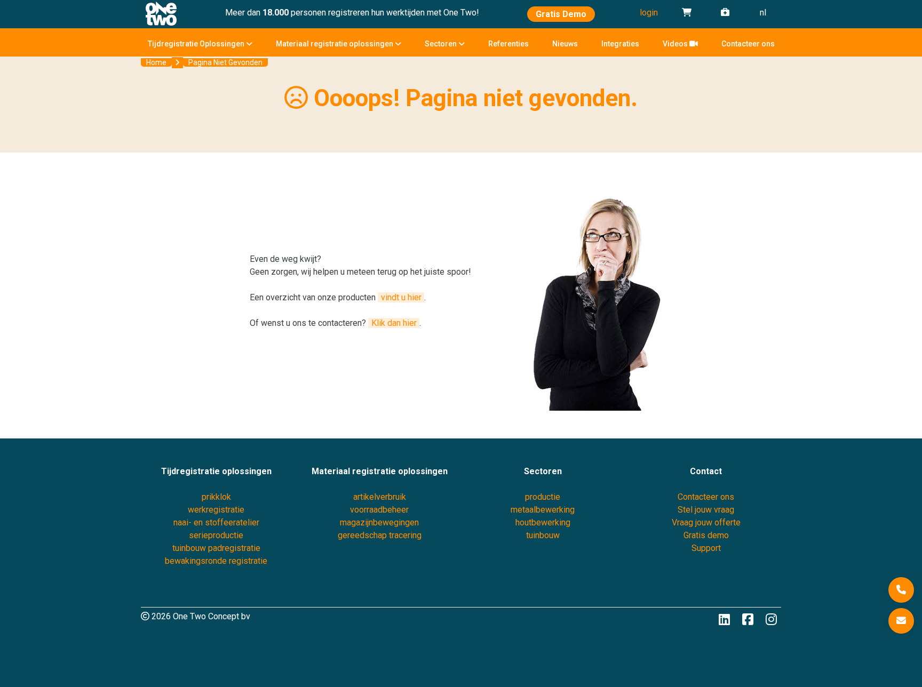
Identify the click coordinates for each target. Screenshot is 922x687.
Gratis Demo (561, 14)
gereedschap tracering (380, 535)
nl (763, 12)
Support (706, 548)
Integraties (620, 43)
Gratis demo (706, 535)
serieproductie (216, 535)
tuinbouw (543, 535)
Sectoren (441, 43)
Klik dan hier (394, 323)
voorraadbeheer (379, 510)
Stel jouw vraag (706, 510)
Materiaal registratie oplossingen (335, 43)
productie (542, 497)
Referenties (508, 43)
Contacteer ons (748, 43)
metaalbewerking (543, 510)
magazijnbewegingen (379, 522)
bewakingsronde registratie (216, 561)
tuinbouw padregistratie (216, 548)
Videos (676, 43)
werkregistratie (216, 510)
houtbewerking (542, 522)
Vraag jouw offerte (706, 522)
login (649, 12)
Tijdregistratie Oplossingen (197, 43)
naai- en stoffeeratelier (216, 522)
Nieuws (565, 43)
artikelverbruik (379, 497)
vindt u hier (401, 297)
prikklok (216, 497)
